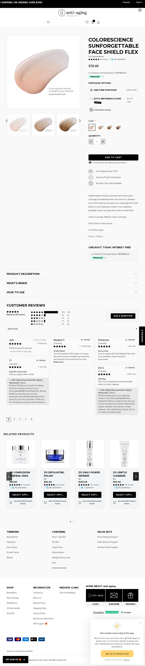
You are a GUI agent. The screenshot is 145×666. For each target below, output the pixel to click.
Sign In (139, 2)
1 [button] (70, 521)
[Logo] (72, 12)
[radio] (91, 90)
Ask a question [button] (123, 316)
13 (94, 162)
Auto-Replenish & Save (107, 100)
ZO (10, 479)
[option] (43, 72)
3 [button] (20, 419)
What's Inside (17, 283)
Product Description (23, 274)
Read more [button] (58, 362)
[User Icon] (98, 22)
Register (126, 2)
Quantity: (95, 136)
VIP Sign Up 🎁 (13, 659)
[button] (94, 59)
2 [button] (14, 419)
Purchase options (100, 83)
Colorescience (97, 56)
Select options (22, 494)
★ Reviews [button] (142, 335)
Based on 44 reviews (16, 314)
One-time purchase (105, 90)
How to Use (16, 292)
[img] (23, 343)
